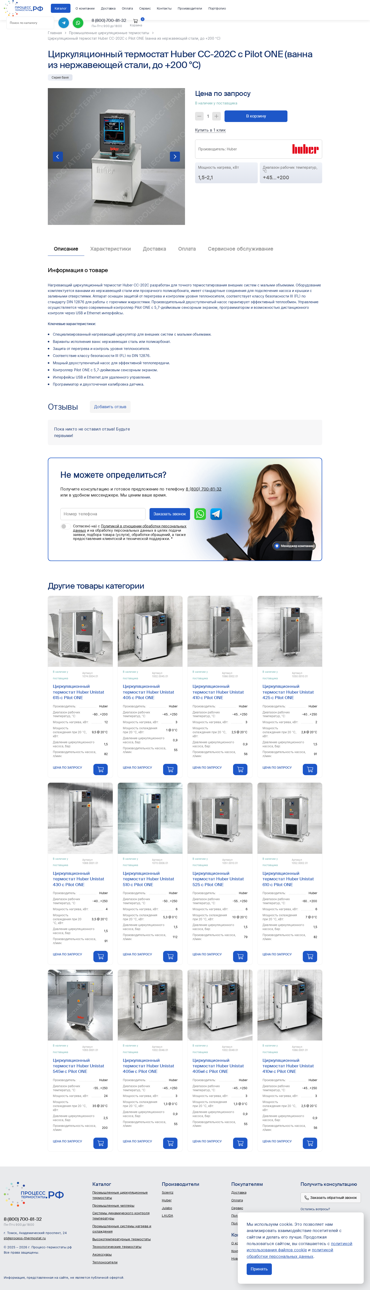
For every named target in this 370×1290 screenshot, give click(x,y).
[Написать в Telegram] (64, 23)
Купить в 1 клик (210, 130)
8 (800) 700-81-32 (109, 20)
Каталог (61, 8)
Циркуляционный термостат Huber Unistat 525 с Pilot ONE (218, 879)
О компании (85, 8)
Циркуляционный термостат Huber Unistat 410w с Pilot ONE (288, 1066)
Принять (259, 1269)
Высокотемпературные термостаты (121, 1239)
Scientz (167, 1192)
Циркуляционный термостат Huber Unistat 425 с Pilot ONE (288, 692)
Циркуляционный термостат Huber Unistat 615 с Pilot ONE (78, 692)
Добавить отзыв (110, 406)
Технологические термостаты (116, 1247)
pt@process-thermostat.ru (25, 1238)
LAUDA (167, 1215)
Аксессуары (102, 1254)
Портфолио (217, 8)
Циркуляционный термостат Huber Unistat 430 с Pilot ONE (78, 879)
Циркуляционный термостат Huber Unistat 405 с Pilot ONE (148, 692)
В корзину (256, 116)
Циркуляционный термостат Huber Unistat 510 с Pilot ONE (148, 879)
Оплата (127, 8)
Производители (190, 8)
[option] (116, 156)
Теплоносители (105, 1262)
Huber (167, 1200)
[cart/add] (100, 769)
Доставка (108, 8)
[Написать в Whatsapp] (78, 23)
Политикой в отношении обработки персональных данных (130, 528)
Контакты (164, 8)
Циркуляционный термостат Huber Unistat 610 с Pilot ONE (288, 879)
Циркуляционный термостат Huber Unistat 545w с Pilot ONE (78, 1066)
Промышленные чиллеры (113, 1205)
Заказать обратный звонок (333, 1197)
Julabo (167, 1208)
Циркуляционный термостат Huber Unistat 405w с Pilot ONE (148, 1066)
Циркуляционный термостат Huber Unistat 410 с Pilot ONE (218, 692)
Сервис (145, 8)
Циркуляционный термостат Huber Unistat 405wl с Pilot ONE (218, 1066)
